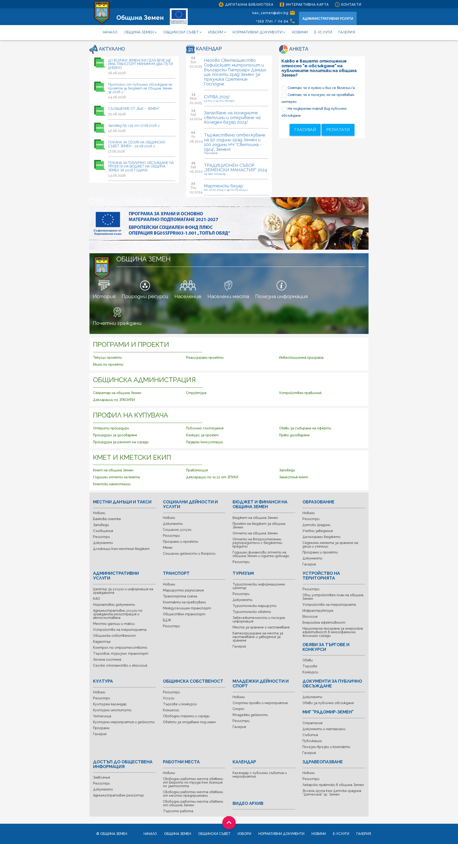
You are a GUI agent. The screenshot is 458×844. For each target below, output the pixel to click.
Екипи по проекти (108, 364)
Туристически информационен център (259, 586)
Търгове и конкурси (180, 704)
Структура (196, 393)
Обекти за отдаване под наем (189, 722)
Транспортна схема (180, 596)
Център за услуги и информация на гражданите (123, 591)
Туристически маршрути (254, 606)
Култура (103, 681)
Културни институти (112, 710)
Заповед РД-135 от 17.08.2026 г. (134, 125)
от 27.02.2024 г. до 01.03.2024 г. (226, 189)
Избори (215, 32)
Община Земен (140, 17)
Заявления (101, 777)
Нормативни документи (257, 32)
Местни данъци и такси (122, 501)
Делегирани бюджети (321, 537)
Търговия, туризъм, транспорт (120, 653)
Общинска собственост (114, 636)
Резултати (338, 129)
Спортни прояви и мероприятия (260, 703)
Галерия (346, 32)
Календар (244, 761)
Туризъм (243, 573)
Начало (110, 32)
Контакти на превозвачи (184, 602)
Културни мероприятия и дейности (124, 722)
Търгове (309, 666)
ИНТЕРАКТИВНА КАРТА (304, 4)
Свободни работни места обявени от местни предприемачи (193, 793)
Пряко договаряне (294, 435)
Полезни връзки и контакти (326, 747)
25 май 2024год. (215, 173)
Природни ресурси (145, 296)
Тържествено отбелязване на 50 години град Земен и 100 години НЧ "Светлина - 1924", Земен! (234, 142)
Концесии (171, 710)
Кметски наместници (111, 484)
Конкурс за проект (202, 435)
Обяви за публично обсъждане (328, 703)
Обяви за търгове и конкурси (325, 647)
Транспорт (176, 573)
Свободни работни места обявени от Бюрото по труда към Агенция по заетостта (193, 782)
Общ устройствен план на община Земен (332, 597)
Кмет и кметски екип (132, 457)
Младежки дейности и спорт (261, 683)
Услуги (168, 698)
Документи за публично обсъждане (332, 683)
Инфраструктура (317, 610)
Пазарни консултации (204, 442)
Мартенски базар (223, 185)
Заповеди (287, 470)
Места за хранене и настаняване (261, 627)
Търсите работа (178, 811)
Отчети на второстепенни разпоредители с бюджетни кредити (257, 542)
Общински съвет (181, 32)
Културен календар (110, 704)
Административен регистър (118, 795)
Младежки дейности (250, 715)
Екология (309, 616)
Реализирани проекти (205, 357)
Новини (300, 32)
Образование (318, 501)
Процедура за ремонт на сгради (121, 442)
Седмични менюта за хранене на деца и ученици (330, 544)
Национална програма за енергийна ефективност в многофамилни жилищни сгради (332, 632)
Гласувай (305, 129)
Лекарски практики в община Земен (333, 785)
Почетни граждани (117, 323)
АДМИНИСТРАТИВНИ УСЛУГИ (327, 19)
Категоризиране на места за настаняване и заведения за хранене (258, 636)
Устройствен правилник (300, 393)
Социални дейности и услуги (190, 504)
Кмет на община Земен (113, 470)
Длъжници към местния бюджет (121, 549)
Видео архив (248, 803)
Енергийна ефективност (323, 622)
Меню (167, 547)
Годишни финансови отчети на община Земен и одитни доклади (261, 554)
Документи (103, 543)
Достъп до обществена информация (122, 764)
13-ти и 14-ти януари (219, 100)
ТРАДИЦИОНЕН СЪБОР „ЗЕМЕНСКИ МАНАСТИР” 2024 (235, 168)
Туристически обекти (252, 612)
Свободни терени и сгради (186, 716)
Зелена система (107, 659)
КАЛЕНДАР (208, 49)
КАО (96, 599)
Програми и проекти (131, 344)
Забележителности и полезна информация (259, 619)
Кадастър (102, 642)
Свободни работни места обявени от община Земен (193, 803)
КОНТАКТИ (347, 4)
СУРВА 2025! (217, 96)
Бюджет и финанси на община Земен (260, 504)
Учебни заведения (317, 531)
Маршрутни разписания (183, 590)
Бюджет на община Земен (255, 518)
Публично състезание (205, 428)
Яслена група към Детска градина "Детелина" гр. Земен (331, 792)
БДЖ (167, 620)
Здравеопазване (322, 761)
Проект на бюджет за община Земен (259, 525)
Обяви (307, 660)
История (104, 296)
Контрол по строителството (120, 647)
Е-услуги (323, 32)
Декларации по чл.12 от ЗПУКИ (212, 477)
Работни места (181, 761)
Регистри (101, 537)
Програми (101, 728)
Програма (211, 153)
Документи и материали (323, 729)
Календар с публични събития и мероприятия (260, 774)
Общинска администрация (144, 380)
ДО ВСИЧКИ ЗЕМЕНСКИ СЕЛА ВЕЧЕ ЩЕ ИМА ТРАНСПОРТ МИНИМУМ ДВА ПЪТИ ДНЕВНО (140, 64)
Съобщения (103, 531)
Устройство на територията (119, 630)
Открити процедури (111, 428)
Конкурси (310, 672)
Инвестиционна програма (301, 357)
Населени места (228, 296)
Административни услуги (116, 575)
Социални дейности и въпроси (189, 553)
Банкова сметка (107, 519)
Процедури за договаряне (115, 435)
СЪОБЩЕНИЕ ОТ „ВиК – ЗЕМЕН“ (134, 109)
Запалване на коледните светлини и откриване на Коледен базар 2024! (232, 117)
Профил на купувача (130, 415)
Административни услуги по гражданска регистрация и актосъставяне (117, 614)
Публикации (312, 741)
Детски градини (316, 525)
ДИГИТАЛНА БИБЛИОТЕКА (245, 4)
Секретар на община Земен (117, 393)
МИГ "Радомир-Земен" (328, 711)
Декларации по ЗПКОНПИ (114, 400)
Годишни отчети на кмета (116, 477)
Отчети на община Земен (255, 533)
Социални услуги (177, 530)
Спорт (238, 709)
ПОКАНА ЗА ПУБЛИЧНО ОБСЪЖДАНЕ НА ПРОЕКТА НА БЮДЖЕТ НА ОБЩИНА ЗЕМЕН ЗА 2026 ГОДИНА (141, 166)
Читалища (102, 716)
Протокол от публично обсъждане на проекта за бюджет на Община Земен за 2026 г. (140, 88)
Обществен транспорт (184, 614)
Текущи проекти (107, 357)
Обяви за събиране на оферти (305, 428)
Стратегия (312, 723)
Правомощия (197, 470)
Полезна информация (281, 296)
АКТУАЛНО (111, 49)
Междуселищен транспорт (187, 608)
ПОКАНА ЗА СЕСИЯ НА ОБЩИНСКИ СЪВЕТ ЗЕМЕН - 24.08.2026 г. (136, 144)
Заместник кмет (293, 477)
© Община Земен (111, 834)
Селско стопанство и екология (120, 665)
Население (187, 296)
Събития (310, 735)
